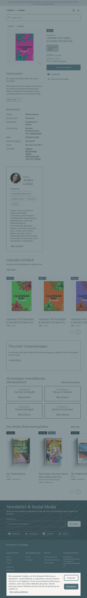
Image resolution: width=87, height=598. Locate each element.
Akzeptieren (71, 586)
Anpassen (71, 578)
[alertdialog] (43, 584)
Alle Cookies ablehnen (19, 592)
